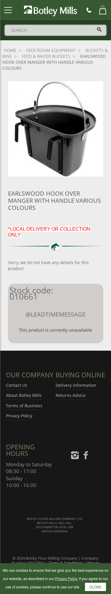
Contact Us (16, 385)
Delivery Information (76, 385)
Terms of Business (24, 405)
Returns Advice (71, 395)
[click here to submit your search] (99, 29)
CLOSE (95, 586)
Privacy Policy (19, 416)
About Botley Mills (24, 395)
